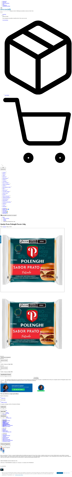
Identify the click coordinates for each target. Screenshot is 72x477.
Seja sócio (4, 428)
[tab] (32, 260)
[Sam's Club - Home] (5, 9)
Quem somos (5, 421)
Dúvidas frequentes (6, 422)
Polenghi (4, 226)
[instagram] (2, 468)
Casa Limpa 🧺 (5, 211)
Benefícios (4, 429)
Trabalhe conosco (5, 423)
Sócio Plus (4, 2)
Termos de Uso (5, 438)
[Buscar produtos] (1, 12)
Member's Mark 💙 (6, 209)
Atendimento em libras (6, 6)
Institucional (5, 1)
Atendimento (5, 5)
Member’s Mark (5, 430)
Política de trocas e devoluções (8, 425)
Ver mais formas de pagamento (5, 357)
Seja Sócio (4, 14)
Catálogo (4, 422)
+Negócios (4, 436)
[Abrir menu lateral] (1, 8)
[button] (66, 473)
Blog (3, 4)
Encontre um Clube (6, 424)
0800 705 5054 (4, 402)
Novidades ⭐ (5, 208)
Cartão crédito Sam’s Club (7, 417)
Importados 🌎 (5, 212)
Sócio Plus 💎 (5, 210)
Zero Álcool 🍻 (5, 213)
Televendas (4, 414)
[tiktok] (1, 468)
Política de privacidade (6, 439)
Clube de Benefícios (6, 3)
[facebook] (0, 468)
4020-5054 (3, 398)
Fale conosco (5, 419)
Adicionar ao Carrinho (4, 360)
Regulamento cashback (6, 426)
